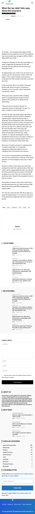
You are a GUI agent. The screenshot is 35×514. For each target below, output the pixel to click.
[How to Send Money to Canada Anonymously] (6, 425)
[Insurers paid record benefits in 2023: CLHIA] (6, 416)
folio (8, 207)
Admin (8, 19)
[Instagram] (28, 2)
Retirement (15, 258)
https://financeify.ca (17, 229)
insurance (14, 207)
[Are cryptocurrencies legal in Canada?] (6, 434)
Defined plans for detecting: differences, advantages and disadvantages (21, 271)
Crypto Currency (16, 246)
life (20, 207)
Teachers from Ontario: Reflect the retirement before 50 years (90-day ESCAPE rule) (22, 261)
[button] (32, 2)
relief (24, 207)
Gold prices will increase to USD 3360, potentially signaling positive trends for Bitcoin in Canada (22, 251)
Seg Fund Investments (8, 13)
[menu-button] (3, 3)
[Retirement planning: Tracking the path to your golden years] (6, 280)
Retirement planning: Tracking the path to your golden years (22, 280)
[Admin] (3, 19)
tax (29, 207)
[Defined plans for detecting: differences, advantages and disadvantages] (6, 270)
